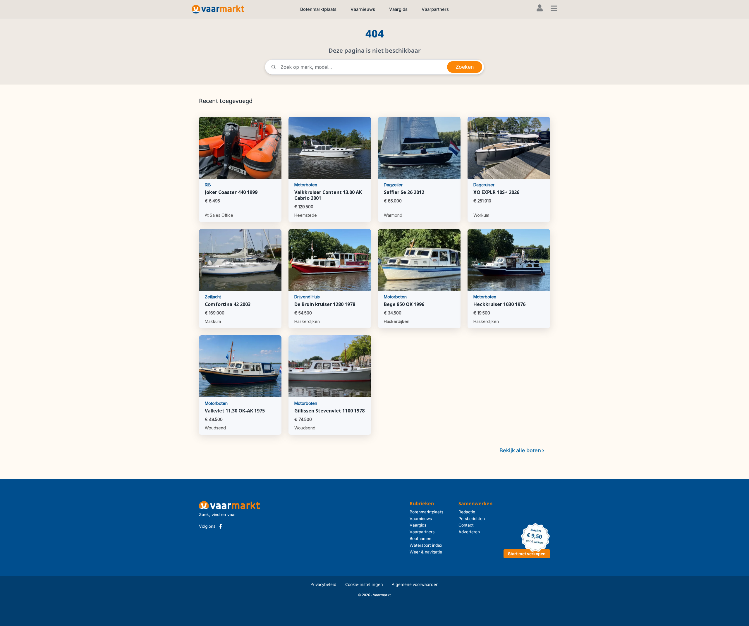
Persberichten (471, 518)
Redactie (466, 511)
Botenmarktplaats (318, 9)
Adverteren (469, 531)
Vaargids (398, 9)
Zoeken (465, 67)
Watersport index (426, 545)
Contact (466, 524)
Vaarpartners (435, 9)
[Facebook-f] (220, 526)
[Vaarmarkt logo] (218, 9)
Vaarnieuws (363, 9)
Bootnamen (420, 538)
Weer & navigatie (426, 551)
